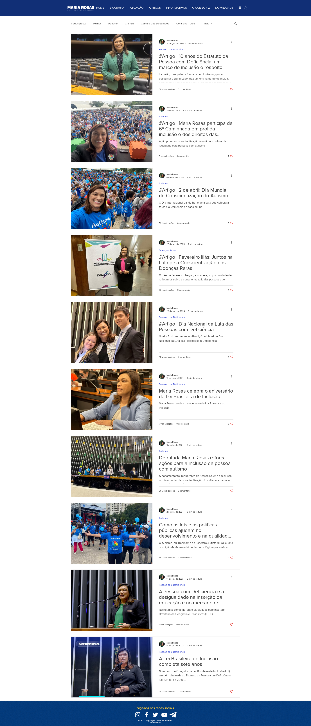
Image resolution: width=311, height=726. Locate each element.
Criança (129, 23)
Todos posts (78, 23)
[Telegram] (173, 714)
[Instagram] (137, 714)
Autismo (113, 23)
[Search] (245, 8)
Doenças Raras (167, 250)
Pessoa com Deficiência (172, 49)
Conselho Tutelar (186, 23)
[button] (235, 24)
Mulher (97, 23)
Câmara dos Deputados (155, 23)
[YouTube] (164, 714)
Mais (206, 23)
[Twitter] (155, 714)
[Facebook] (146, 714)
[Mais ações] (233, 42)
